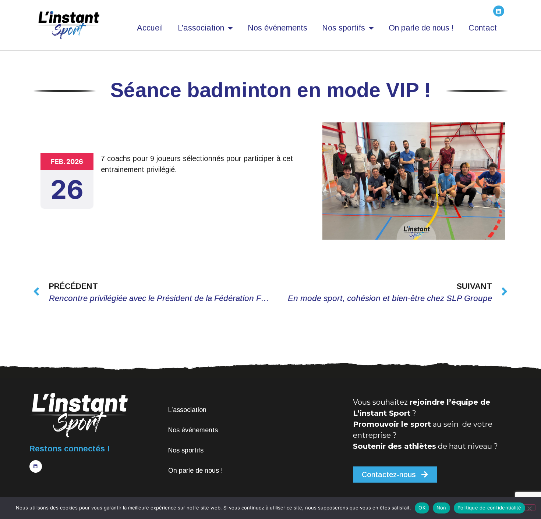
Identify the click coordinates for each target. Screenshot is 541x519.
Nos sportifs (343, 27)
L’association (201, 27)
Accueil (150, 27)
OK (421, 508)
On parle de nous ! (421, 27)
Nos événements (277, 27)
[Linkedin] (498, 11)
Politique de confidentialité (489, 508)
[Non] (529, 507)
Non (441, 508)
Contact (482, 27)
